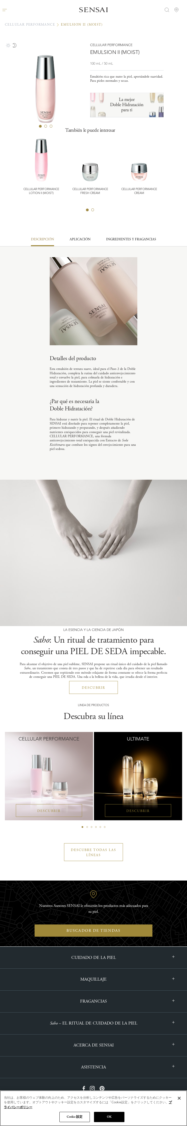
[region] (93, 1108)
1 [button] (87, 209)
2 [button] (92, 209)
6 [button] (105, 827)
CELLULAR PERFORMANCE (30, 24)
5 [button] (100, 827)
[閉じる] (179, 1098)
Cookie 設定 (75, 1117)
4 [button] (96, 827)
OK (109, 1117)
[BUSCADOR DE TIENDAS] (177, 10)
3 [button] (92, 827)
